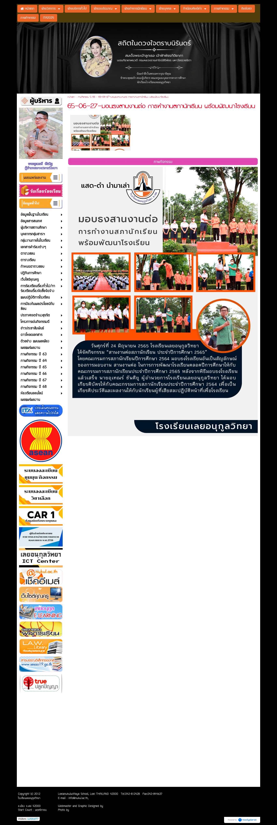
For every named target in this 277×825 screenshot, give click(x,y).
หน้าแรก (71, 97)
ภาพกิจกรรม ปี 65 (86, 97)
